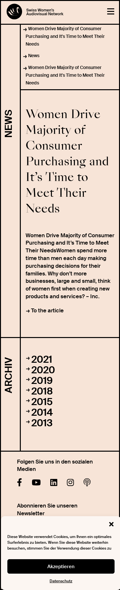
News (33, 55)
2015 (42, 401)
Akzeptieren (61, 566)
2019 (42, 380)
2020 (43, 370)
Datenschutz (61, 581)
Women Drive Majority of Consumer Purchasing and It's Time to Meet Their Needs (65, 36)
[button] (111, 524)
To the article (47, 310)
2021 (41, 359)
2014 (42, 412)
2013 (41, 423)
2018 (42, 391)
